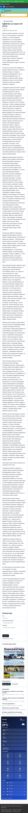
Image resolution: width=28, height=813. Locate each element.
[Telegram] (4, 7)
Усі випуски (15, 684)
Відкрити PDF (6, 684)
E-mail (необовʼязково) (7, 620)
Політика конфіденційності (6, 811)
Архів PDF (15, 809)
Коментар (4, 625)
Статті (12, 1)
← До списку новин (7, 21)
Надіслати (5, 635)
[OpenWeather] (22, 719)
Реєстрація (11, 6)
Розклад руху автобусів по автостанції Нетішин (12, 692)
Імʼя (3, 615)
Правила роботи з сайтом (6, 809)
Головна (3, 1)
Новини (7, 1)
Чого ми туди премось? (8, 703)
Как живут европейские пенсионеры (12, 712)
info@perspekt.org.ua (5, 4)
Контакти (22, 1)
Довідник (17, 1)
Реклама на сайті (16, 811)
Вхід (7, 6)
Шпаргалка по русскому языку (10, 708)
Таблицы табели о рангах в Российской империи (13, 698)
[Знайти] (25, 15)
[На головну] (6, 11)
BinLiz (21, 806)
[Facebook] (1, 7)
